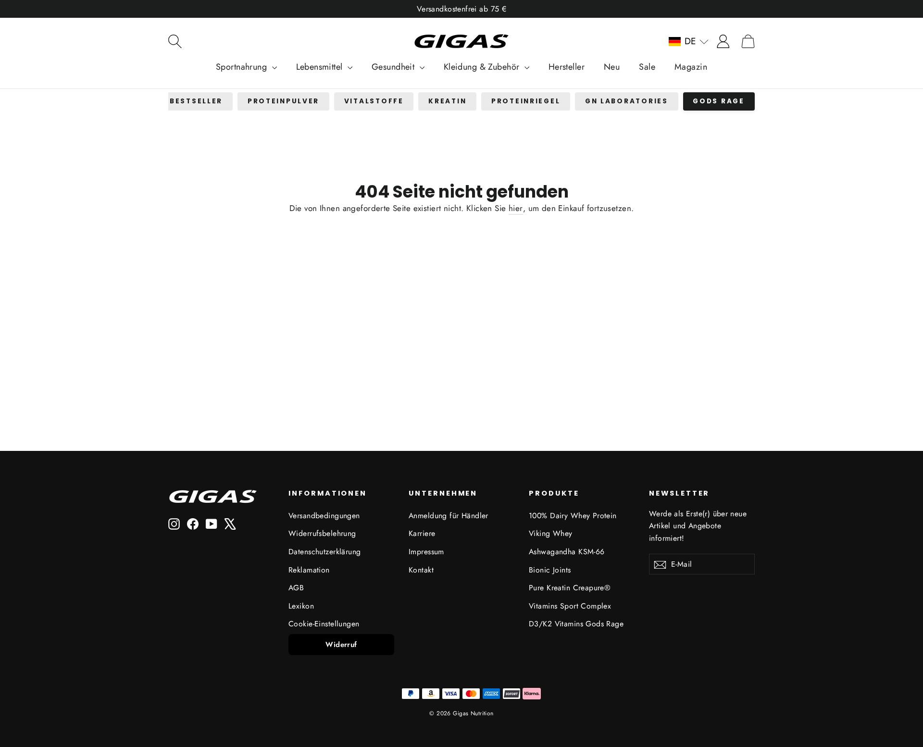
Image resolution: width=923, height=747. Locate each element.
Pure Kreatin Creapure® (570, 587)
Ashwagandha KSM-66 (567, 551)
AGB (296, 587)
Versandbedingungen (324, 515)
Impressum (426, 551)
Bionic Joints (550, 569)
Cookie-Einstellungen (324, 623)
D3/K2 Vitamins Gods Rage (576, 623)
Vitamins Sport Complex (570, 605)
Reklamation (309, 569)
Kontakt (421, 569)
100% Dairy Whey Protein (573, 515)
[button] (689, 41)
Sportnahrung (243, 67)
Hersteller (567, 67)
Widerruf (341, 644)
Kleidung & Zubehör (483, 67)
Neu (612, 67)
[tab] (196, 101)
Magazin (690, 67)
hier (516, 208)
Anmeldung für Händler (448, 515)
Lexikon (301, 605)
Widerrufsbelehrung (322, 533)
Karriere (422, 533)
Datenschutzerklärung (324, 551)
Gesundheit (394, 67)
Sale (647, 67)
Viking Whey (551, 533)
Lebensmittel (321, 67)
